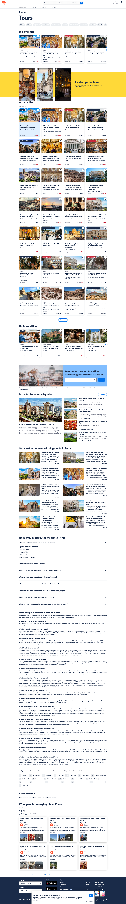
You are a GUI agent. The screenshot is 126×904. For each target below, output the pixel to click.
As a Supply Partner (99, 882)
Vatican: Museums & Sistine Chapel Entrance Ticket (31, 819)
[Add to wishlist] (38, 36)
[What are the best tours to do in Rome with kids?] (105, 577)
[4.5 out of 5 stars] (23, 814)
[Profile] (121, 2)
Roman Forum (23, 551)
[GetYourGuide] (4, 3)
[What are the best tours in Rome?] (105, 563)
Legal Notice (63, 884)
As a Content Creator (99, 884)
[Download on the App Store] (51, 889)
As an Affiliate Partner (100, 887)
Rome (34, 797)
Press (87, 889)
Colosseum (23, 548)
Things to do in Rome (38, 875)
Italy (25, 875)
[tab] (27, 771)
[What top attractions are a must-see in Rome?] (105, 542)
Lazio (29, 875)
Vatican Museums (24, 549)
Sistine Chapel (23, 554)
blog (37, 617)
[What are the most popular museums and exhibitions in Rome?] (105, 604)
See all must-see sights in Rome (27, 557)
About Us (88, 882)
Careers (87, 884)
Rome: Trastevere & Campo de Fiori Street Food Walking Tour (62, 847)
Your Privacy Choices (65, 889)
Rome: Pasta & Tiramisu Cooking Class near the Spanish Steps (92, 847)
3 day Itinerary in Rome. (67, 617)
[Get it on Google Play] (51, 883)
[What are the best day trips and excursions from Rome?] (105, 570)
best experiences (51, 797)
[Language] (115, 2)
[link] (29, 49)
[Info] (25, 106)
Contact (62, 882)
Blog (87, 887)
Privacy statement (23, 389)
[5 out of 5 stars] (33, 822)
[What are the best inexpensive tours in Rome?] (105, 597)
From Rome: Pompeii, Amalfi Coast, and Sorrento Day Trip (62, 819)
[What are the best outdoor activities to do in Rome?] (105, 583)
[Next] (106, 49)
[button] (29, 49)
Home (20, 875)
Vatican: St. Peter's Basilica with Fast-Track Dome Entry (32, 847)
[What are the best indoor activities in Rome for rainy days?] (105, 590)
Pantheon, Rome (24, 552)
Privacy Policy (63, 887)
